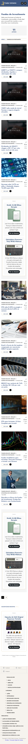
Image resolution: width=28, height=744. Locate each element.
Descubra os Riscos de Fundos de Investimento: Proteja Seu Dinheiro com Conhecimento (11, 499)
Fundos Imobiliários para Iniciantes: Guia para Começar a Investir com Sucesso (11, 459)
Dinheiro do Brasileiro (13, 700)
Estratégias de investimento (9, 493)
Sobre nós (10, 682)
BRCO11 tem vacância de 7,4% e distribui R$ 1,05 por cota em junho (11, 385)
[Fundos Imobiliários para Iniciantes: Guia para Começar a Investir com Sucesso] (14, 441)
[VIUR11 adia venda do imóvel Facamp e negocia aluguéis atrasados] (14, 91)
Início (3, 39)
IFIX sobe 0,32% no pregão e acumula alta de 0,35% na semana (11, 309)
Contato (10, 685)
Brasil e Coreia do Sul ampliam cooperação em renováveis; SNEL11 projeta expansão (11, 347)
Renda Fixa (9, 710)
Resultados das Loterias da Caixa (11, 735)
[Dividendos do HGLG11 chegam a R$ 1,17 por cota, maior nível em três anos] (14, 129)
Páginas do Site (11, 677)
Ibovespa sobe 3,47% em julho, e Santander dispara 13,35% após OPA (10, 186)
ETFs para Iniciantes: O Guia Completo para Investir (11, 422)
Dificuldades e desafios (13, 698)
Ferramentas (4, 715)
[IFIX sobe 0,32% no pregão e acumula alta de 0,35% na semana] (14, 290)
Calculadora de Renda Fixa (9, 723)
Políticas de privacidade (14, 687)
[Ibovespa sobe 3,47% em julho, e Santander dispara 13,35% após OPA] (14, 167)
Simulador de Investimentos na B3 (11, 730)
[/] (22, 3)
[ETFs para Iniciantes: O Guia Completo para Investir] (14, 404)
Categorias (9, 690)
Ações (8, 693)
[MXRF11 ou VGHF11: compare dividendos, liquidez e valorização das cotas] (14, 53)
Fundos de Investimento (7, 67)
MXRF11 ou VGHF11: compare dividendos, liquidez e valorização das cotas (11, 72)
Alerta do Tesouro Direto (9, 719)
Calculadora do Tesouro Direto (10, 721)
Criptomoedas (10, 696)
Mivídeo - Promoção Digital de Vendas (14, 740)
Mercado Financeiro (12, 708)
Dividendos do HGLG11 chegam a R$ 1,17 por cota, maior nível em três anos (10, 148)
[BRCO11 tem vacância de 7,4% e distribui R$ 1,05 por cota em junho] (14, 366)
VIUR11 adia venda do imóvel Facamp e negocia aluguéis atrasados (11, 110)
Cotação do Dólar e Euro (9, 732)
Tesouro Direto (11, 712)
